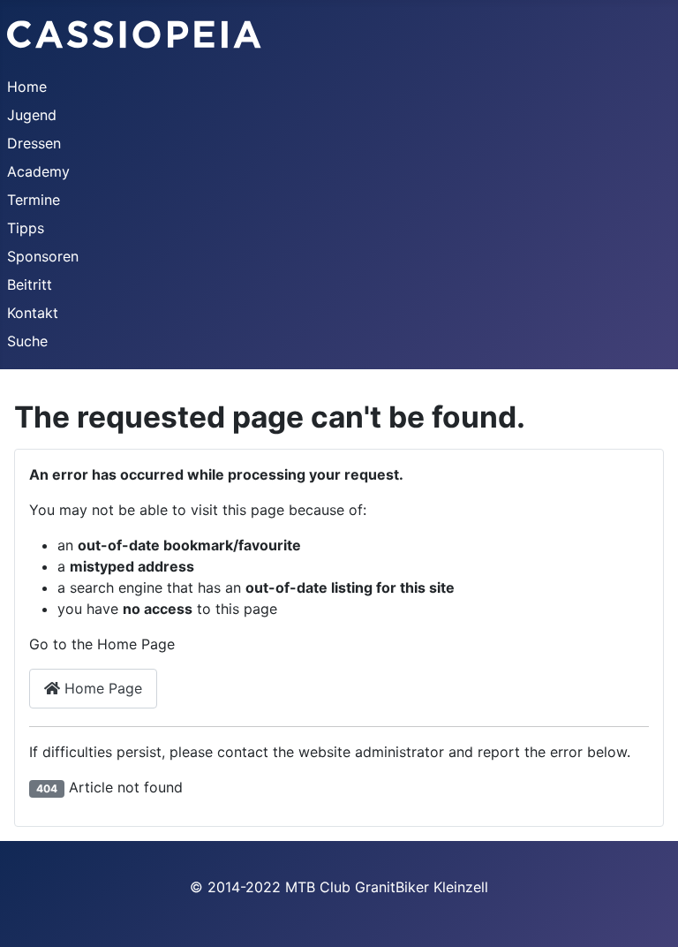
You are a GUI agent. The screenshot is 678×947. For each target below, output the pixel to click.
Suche (27, 341)
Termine (33, 199)
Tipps (25, 228)
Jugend (31, 115)
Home (27, 86)
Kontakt (32, 313)
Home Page (101, 688)
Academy (38, 171)
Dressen (34, 143)
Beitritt (29, 284)
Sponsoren (43, 256)
